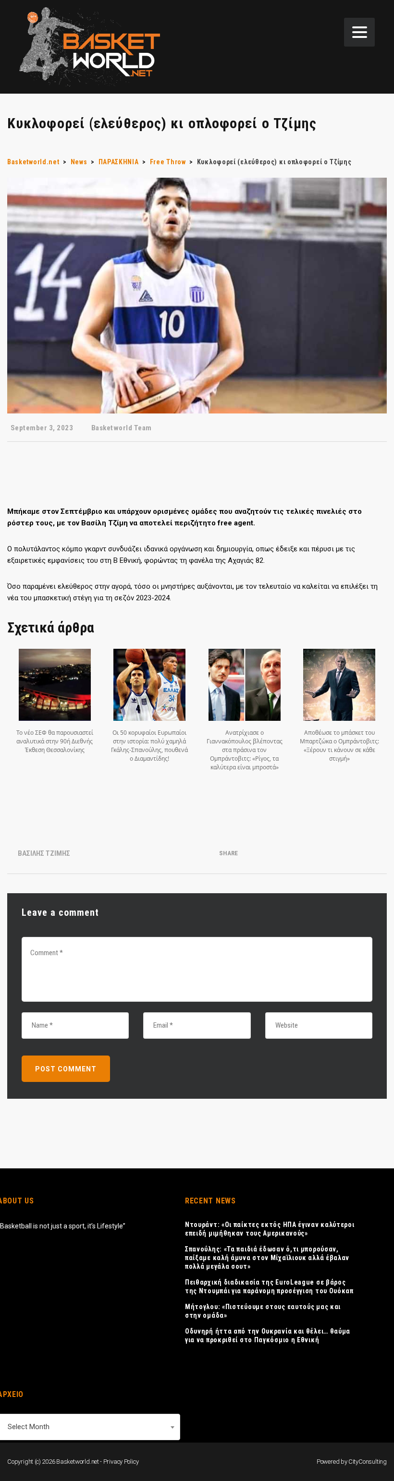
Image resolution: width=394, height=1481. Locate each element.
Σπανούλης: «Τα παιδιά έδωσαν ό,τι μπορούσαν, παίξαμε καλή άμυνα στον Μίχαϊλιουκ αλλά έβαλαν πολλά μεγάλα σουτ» (267, 1257)
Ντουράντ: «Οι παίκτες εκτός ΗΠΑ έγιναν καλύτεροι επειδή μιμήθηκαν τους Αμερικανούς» (270, 1229)
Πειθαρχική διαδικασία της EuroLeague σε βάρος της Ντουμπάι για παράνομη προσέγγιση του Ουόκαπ (269, 1286)
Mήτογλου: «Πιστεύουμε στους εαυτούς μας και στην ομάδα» (263, 1311)
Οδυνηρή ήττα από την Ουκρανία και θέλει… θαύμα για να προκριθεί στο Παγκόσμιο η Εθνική (267, 1335)
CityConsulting (367, 1461)
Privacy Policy (121, 1461)
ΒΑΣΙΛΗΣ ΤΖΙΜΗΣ (44, 853)
